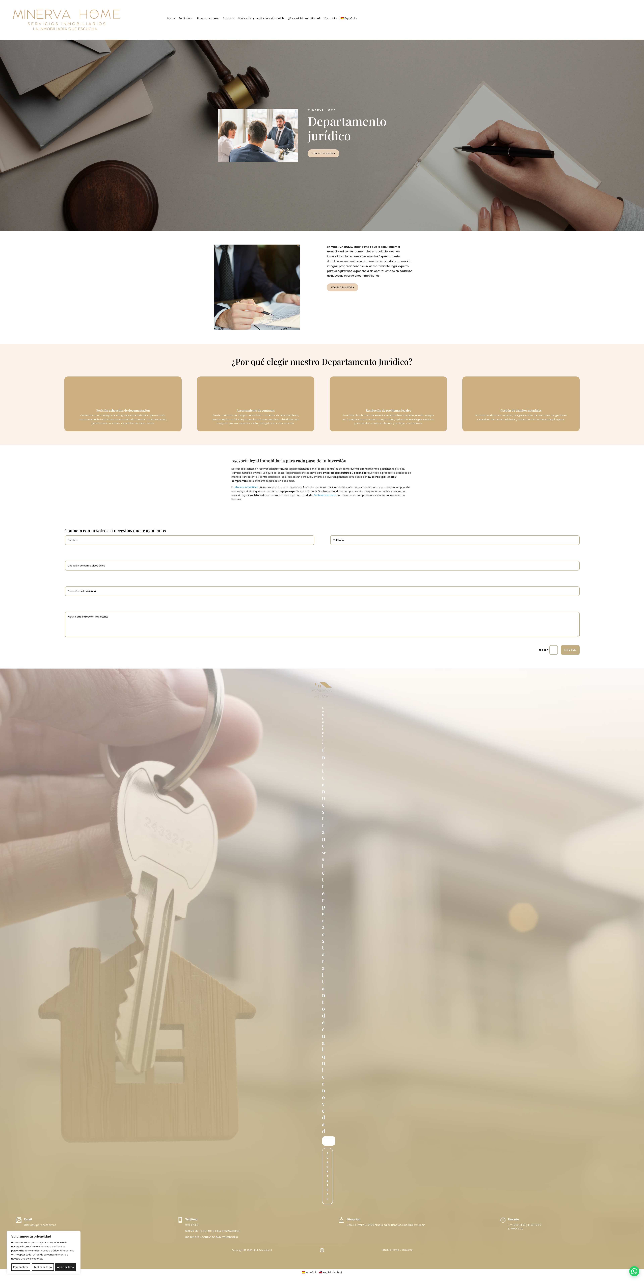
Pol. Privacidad (263, 1250)
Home (171, 18)
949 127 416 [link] (191, 1225)
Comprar (228, 18)
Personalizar (20, 1267)
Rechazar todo (43, 1267)
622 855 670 (192, 1237)
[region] (43, 1252)
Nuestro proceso (208, 18)
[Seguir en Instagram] (322, 1250)
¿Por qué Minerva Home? (304, 18)
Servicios (184, 18)
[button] (634, 1271)
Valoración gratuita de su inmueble (261, 18)
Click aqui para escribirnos (40, 1225)
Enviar (570, 650)
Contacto (330, 18)
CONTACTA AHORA (323, 153)
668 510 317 (191, 1231)
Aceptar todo (65, 1267)
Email (28, 1219)
